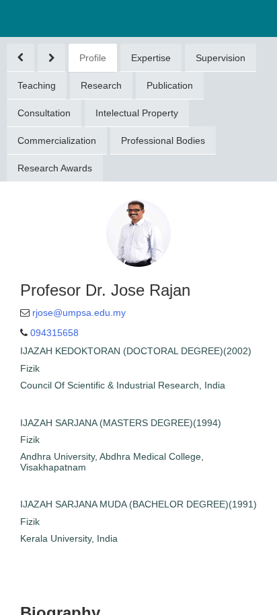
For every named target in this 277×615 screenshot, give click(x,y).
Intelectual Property (136, 113)
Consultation (44, 113)
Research (101, 85)
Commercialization (56, 140)
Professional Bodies (163, 140)
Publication (170, 85)
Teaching (36, 85)
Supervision (220, 57)
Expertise (151, 57)
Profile (92, 57)
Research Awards (54, 168)
